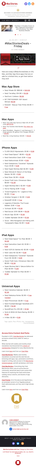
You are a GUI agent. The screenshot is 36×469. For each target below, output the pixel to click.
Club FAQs (24, 351)
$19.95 (6, 133)
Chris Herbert (14, 420)
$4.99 (26, 93)
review (7, 298)
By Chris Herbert (18, 50)
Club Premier (6, 380)
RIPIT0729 (10, 124)
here (11, 351)
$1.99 (22, 177)
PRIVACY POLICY (26, 438)
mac (23, 321)
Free (6, 107)
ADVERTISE (17, 438)
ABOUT (7, 438)
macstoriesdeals (29, 323)
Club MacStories (18, 336)
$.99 (32, 151)
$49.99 (27, 90)
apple (10, 321)
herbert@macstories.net (20, 429)
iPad (14, 321)
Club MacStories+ (8, 366)
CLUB (3, 20)
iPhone (18, 321)
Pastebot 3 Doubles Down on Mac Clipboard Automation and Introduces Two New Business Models (24, 28)
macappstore (29, 321)
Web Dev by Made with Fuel (11, 449)
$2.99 (28, 154)
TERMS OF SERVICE (18, 439)
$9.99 (21, 96)
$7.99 (27, 309)
